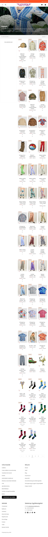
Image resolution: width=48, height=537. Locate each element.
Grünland (4, 511)
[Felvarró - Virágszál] (42, 360)
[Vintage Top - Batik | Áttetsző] (42, 122)
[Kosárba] (19, 51)
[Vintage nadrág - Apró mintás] (22, 360)
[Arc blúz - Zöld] (32, 337)
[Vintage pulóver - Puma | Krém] (32, 45)
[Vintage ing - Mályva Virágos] (42, 314)
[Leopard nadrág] (42, 218)
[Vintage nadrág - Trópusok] (42, 72)
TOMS (3, 524)
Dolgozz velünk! (28, 486)
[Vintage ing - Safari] (42, 337)
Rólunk (26, 467)
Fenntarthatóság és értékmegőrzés (33, 480)
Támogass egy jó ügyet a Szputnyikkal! (34, 483)
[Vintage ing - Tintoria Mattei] (22, 96)
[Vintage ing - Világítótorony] (22, 337)
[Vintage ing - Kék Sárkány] (42, 290)
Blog (26, 473)
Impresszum (28, 475)
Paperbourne (5, 516)
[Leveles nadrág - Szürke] (22, 266)
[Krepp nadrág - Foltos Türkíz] (32, 193)
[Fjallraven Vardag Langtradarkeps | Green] (32, 96)
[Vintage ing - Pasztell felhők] (22, 218)
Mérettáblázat (5, 488)
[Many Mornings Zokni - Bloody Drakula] (22, 408)
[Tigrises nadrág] (42, 266)
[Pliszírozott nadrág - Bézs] (32, 218)
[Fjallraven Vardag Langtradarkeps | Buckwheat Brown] (22, 45)
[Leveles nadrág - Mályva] (32, 241)
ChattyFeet (4, 506)
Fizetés (3, 475)
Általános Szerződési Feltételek (9, 480)
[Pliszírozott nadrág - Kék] (22, 290)
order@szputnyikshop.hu (34, 506)
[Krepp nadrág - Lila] (32, 170)
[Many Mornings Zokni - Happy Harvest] (42, 408)
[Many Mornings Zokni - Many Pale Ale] (22, 434)
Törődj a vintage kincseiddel (8, 491)
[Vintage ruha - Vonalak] (22, 72)
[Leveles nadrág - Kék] (32, 266)
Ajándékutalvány (6, 486)
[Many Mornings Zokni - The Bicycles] (32, 408)
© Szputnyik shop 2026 (6, 532)
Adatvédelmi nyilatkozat (7, 478)
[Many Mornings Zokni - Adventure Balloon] (32, 434)
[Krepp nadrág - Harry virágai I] (42, 193)
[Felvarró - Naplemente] (32, 147)
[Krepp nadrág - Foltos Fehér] (22, 193)
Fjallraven (4, 509)
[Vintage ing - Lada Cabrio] (42, 45)
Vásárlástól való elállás (9, 497)
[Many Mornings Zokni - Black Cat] (32, 385)
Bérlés (3, 494)
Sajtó (26, 470)
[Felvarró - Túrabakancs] (32, 360)
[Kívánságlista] (42, 5)
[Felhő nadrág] (22, 241)
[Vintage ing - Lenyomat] (22, 314)
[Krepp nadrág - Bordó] (42, 147)
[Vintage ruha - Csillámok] (22, 147)
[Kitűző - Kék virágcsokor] (22, 385)
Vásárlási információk (7, 473)
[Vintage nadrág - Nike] (42, 96)
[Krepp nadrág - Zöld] (22, 170)
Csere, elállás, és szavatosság (9, 470)
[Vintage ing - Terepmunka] (32, 72)
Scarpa (3, 522)
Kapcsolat (27, 478)
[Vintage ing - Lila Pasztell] (32, 314)
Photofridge (4, 519)
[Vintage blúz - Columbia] (22, 122)
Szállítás (4, 467)
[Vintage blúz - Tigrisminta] (32, 122)
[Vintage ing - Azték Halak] (32, 290)
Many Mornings (5, 514)
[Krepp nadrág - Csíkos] (42, 170)
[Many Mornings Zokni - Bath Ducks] (42, 385)
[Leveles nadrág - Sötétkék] (42, 241)
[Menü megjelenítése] (2, 5)
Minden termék (5, 527)
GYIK (3, 483)
